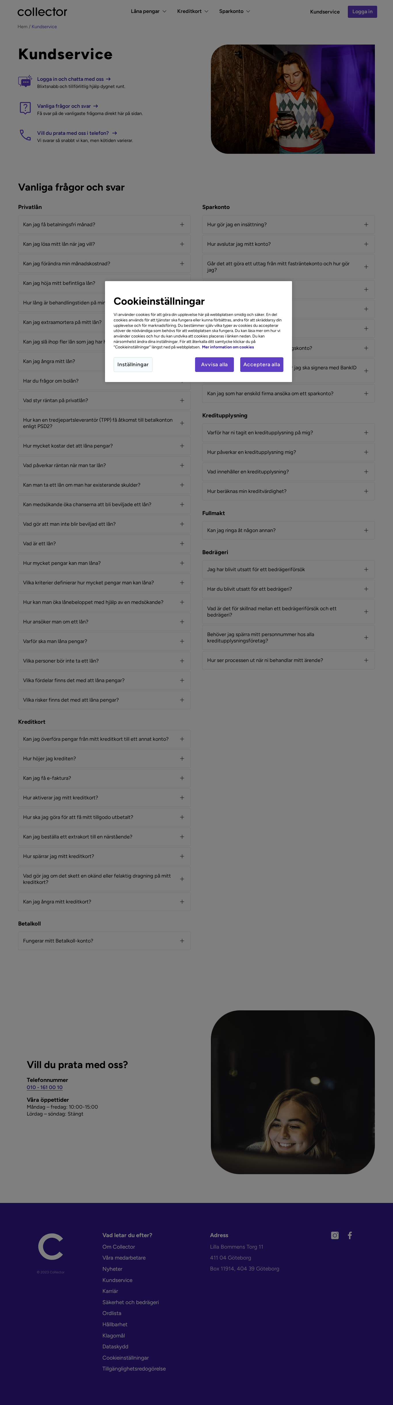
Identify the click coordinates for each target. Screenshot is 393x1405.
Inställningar (133, 364)
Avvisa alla (214, 364)
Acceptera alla (261, 364)
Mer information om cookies (228, 347)
